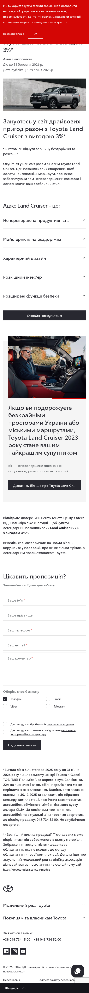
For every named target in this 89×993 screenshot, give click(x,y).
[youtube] (23, 951)
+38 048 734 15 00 (16, 939)
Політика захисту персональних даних (58, 982)
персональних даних (60, 724)
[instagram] (14, 951)
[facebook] (6, 951)
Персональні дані (11, 982)
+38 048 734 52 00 (47, 939)
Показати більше (13, 33)
